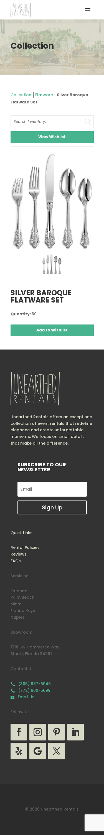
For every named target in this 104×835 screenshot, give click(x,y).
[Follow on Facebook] (19, 732)
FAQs (16, 561)
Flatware (44, 95)
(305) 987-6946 (31, 684)
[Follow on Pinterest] (56, 732)
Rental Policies (25, 547)
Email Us (22, 697)
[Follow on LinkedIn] (75, 732)
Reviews (19, 554)
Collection (21, 95)
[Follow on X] (56, 751)
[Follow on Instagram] (37, 732)
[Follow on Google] (37, 751)
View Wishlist (52, 137)
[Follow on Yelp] (19, 751)
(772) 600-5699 (30, 690)
